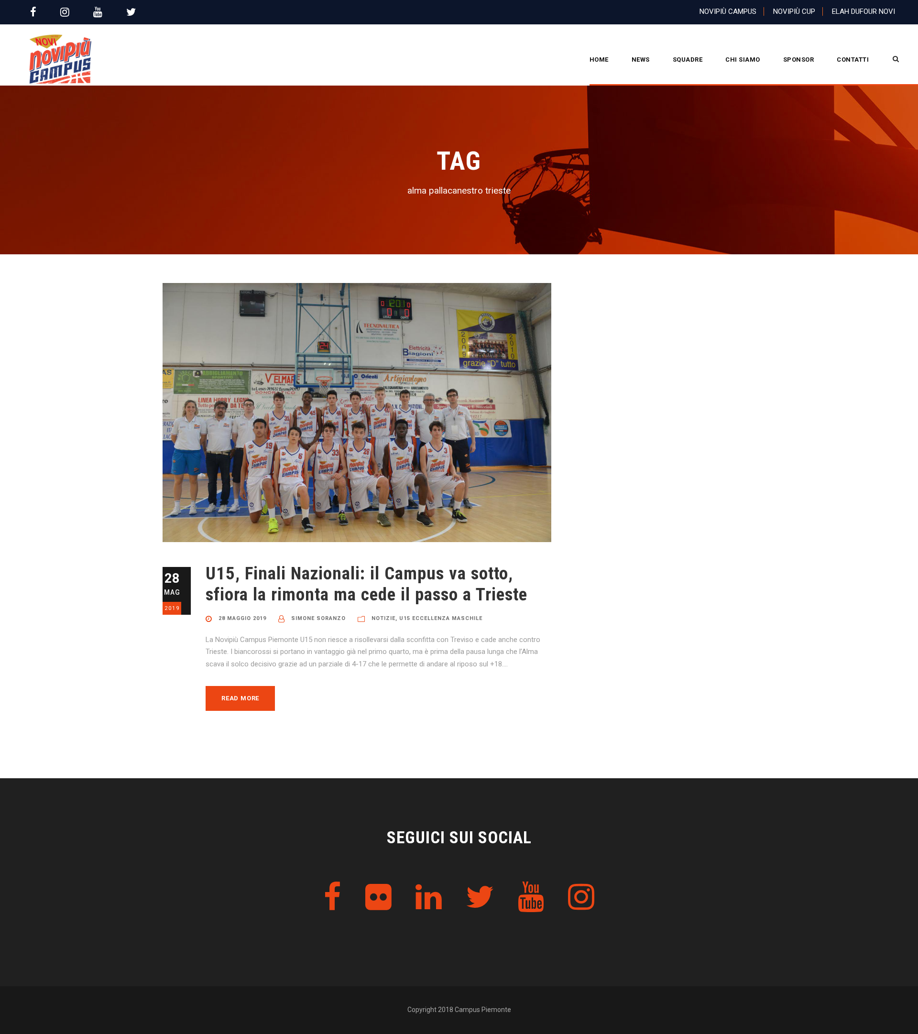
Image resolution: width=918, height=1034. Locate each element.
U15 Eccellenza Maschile (440, 618)
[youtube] (97, 12)
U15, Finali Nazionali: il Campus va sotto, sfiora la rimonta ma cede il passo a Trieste (366, 584)
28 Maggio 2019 (242, 618)
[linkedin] (428, 897)
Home (599, 59)
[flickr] (378, 897)
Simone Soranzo (318, 618)
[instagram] (64, 12)
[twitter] (131, 12)
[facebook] (33, 12)
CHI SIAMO (742, 59)
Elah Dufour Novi (863, 11)
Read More (240, 698)
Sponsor (798, 59)
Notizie (383, 618)
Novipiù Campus (727, 11)
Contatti (853, 59)
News (641, 59)
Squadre (688, 59)
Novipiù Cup (794, 11)
